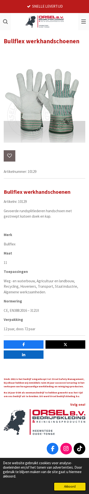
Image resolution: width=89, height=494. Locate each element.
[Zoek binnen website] (5, 21)
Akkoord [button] (70, 486)
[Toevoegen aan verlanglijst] (9, 156)
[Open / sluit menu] (83, 21)
